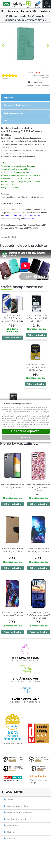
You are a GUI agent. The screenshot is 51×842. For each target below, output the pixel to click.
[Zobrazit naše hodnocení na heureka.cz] (12, 744)
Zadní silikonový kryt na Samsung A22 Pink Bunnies (38, 487)
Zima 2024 (8, 121)
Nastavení (25, 437)
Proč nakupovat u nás (13, 113)
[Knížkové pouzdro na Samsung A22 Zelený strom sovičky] (25, 44)
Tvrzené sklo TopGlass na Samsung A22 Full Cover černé (36, 318)
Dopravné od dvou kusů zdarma (18, 105)
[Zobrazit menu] (46, 4)
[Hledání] (28, 4)
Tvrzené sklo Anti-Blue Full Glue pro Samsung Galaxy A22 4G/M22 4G (12, 319)
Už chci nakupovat (26, 431)
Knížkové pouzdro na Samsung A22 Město (12, 613)
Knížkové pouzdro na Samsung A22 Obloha (38, 550)
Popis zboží (9, 97)
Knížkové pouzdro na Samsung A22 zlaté (12, 550)
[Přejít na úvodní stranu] (14, 4)
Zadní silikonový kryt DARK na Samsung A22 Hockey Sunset (38, 615)
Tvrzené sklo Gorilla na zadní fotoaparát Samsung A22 (35, 367)
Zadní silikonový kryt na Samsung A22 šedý (12, 486)
